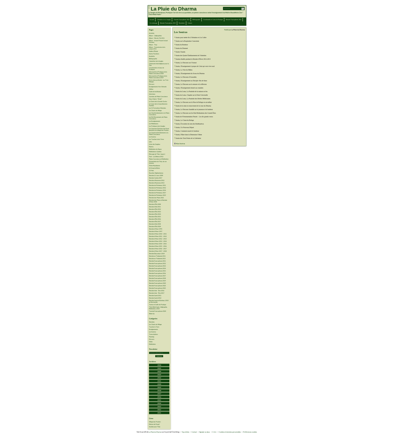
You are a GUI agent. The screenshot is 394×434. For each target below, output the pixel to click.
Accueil (152, 19)
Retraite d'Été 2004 (155, 204)
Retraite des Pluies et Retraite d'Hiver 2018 (158, 201)
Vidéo (151, 342)
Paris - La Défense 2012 (156, 156)
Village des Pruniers (155, 422)
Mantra (151, 147)
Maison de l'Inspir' (154, 424)
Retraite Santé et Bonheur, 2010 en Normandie (158, 301)
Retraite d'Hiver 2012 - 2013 (158, 239)
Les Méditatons (153, 123)
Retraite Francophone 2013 (157, 266)
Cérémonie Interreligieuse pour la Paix (159, 64)
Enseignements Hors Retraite (157, 86)
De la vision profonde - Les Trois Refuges (158, 81)
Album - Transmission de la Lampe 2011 (157, 48)
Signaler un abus (204, 432)
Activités (151, 33)
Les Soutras (152, 137)
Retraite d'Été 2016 (155, 219)
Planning (151, 337)
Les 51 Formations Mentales (157, 108)
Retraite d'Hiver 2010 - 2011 (158, 234)
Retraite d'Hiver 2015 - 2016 (158, 246)
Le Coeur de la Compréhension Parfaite (158, 104)
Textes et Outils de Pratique (157, 304)
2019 (159, 387)
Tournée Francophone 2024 (182, 19)
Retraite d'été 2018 (155, 224)
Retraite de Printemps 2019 (157, 195)
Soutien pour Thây (154, 427)
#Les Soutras (180, 143)
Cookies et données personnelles (230, 432)
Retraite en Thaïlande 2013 (157, 258)
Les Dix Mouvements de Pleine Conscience (158, 118)
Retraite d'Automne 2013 (156, 183)
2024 (159, 371)
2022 (159, 378)
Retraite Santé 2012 (155, 298)
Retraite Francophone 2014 (157, 268)
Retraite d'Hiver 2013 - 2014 (158, 241)
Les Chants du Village (155, 110)
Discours (151, 84)
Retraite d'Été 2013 (155, 211)
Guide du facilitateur (155, 91)
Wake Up (152, 313)
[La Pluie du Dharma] (149, 7)
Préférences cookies (250, 432)
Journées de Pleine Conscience (158, 96)
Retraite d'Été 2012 (155, 209)
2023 (159, 375)
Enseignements (153, 329)
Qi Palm (151, 170)
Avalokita (152, 56)
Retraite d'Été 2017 (155, 221)
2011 (159, 413)
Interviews (152, 94)
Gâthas (151, 89)
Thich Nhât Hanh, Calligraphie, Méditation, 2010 (158, 308)
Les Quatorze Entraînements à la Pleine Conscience (158, 133)
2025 (159, 368)
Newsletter (182, 23)
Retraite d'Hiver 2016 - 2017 (158, 248)
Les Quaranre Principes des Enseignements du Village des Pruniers (159, 129)
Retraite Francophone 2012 (157, 263)
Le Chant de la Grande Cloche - (158, 101)
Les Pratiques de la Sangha (157, 126)
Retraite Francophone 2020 (157, 283)
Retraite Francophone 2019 (157, 281)
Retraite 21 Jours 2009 (156, 175)
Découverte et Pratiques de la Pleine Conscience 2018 (158, 72)
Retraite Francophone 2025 (233, 19)
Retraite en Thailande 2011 (157, 256)
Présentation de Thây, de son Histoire (158, 162)
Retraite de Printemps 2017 (157, 193)
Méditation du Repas (155, 149)
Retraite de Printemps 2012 (157, 188)
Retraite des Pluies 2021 (156, 197)
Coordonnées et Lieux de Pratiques (156, 68)
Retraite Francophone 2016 (157, 273)
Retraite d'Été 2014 (155, 214)
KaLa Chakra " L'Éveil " (155, 99)
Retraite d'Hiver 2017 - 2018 (158, 251)
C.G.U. (214, 432)
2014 (159, 403)
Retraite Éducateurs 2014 (157, 253)
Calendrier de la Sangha (164, 19)
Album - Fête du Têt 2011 (157, 38)
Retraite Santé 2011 (155, 295)
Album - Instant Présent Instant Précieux (158, 41)
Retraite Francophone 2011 (157, 261)
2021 (159, 381)
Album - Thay (153, 45)
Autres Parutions (154, 54)
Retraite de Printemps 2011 (157, 185)
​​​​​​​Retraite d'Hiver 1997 (155, 231)
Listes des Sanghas (154, 144)
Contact (190, 23)
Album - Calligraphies (155, 35)
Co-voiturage (153, 23)
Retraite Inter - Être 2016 (156, 290)
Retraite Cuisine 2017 (155, 178)
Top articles (185, 432)
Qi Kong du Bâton (154, 168)
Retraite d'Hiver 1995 (155, 229)
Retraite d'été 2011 (155, 207)
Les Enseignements (154, 121)
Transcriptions (153, 334)
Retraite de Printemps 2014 (157, 190)
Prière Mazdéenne (154, 165)
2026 (159, 365)
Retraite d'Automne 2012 (156, 180)
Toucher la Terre (154, 327)
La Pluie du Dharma (174, 9)
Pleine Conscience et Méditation (158, 159)
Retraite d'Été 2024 (155, 226)
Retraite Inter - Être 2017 (156, 293)
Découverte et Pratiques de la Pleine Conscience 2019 (158, 76)
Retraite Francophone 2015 (157, 271)
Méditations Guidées (155, 151)
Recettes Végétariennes (156, 173)
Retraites (152, 322)
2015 (159, 400)
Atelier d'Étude (153, 51)
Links (150, 142)
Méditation (152, 344)
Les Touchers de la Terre (156, 139)
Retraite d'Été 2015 (155, 216)
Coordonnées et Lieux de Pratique (213, 19)
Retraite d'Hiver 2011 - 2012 (158, 236)
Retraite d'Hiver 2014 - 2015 (158, 244)
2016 (159, 397)
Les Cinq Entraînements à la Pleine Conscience (159, 113)
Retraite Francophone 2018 (157, 278)
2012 (159, 410)
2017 (159, 394)
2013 (159, 406)
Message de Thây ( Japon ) (157, 154)
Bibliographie (196, 19)
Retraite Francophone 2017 (157, 276)
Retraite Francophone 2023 (168, 23)
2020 (159, 384)
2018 (159, 390)
